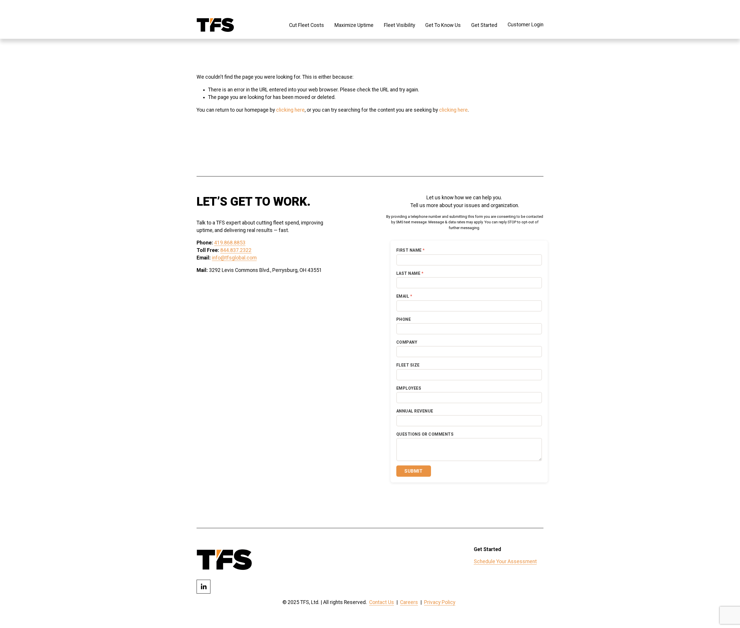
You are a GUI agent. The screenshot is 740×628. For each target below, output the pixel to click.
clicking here (290, 110)
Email (402, 296)
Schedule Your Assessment (505, 561)
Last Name (408, 273)
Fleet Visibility (399, 25)
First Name (409, 250)
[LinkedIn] (203, 587)
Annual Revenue (414, 411)
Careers (409, 602)
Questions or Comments (425, 434)
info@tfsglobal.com (234, 258)
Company (406, 342)
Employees (408, 388)
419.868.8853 (229, 243)
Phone (403, 319)
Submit (413, 471)
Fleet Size (408, 365)
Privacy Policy (439, 602)
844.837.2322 (235, 250)
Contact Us (381, 602)
